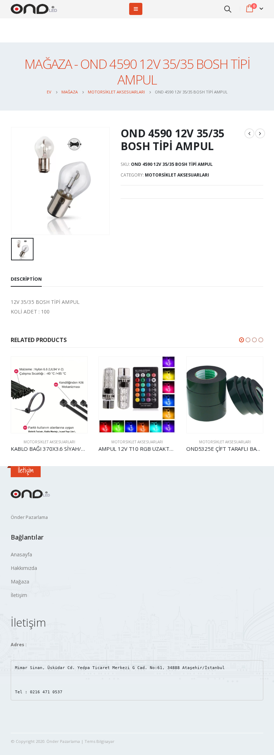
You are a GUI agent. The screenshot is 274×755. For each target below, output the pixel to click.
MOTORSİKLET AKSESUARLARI (177, 175)
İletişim (19, 595)
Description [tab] (26, 279)
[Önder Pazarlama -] (34, 9)
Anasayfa (21, 554)
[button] (241, 340)
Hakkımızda (24, 568)
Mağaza (20, 581)
